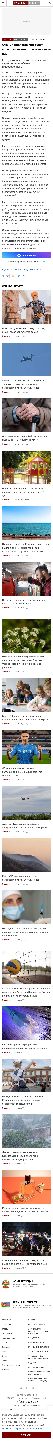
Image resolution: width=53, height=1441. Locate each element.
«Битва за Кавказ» (36, 1324)
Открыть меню (3, 3)
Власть (5, 1329)
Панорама (33, 1320)
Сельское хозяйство (11, 1365)
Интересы (6, 1370)
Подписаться (29, 255)
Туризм (5, 1361)
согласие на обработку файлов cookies (22, 1428)
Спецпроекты (34, 1338)
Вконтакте (21, 1388)
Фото (4, 1351)
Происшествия (8, 1338)
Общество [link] (6, 336)
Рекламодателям (36, 1367)
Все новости (7, 1320)
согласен (26, 1435)
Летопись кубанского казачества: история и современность (38, 1331)
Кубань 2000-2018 (36, 1342)
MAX (43, 261)
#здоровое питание (12, 270)
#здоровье (29, 270)
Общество (7, 39)
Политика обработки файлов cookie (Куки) (37, 1379)
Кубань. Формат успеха (38, 1347)
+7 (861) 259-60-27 (26, 1401)
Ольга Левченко (38, 39)
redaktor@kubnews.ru (27, 1405)
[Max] (24, 276)
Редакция (32, 1363)
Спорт (4, 1342)
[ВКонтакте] (7, 276)
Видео (4, 1356)
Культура (6, 1347)
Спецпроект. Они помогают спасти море (38, 1357)
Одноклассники (27, 1388)
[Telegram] (18, 276)
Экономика (7, 1333)
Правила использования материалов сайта (39, 1373)
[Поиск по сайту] (49, 3)
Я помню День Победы (38, 1351)
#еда (38, 270)
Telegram (33, 1388)
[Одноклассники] (13, 276)
